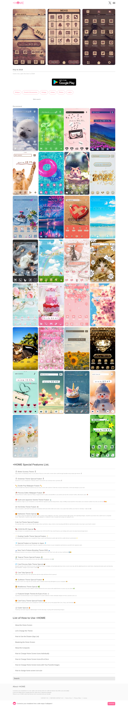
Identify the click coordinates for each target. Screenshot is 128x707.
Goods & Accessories (30, 92)
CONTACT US (44, 698)
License (85, 698)
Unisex (52, 92)
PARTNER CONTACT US (56, 698)
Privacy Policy (77, 698)
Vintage (44, 92)
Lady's (70, 92)
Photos (61, 92)
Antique (17, 92)
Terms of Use (68, 698)
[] (112, 678)
